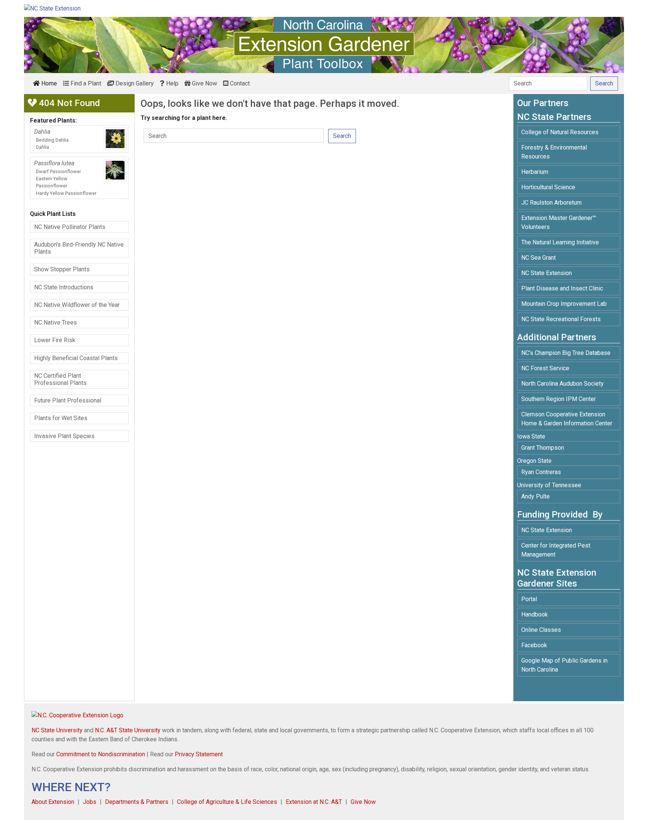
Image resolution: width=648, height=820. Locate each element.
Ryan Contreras (541, 472)
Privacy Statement (199, 754)
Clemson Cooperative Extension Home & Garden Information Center (566, 419)
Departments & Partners (136, 801)
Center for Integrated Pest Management (555, 550)
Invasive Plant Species (64, 436)
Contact (239, 83)
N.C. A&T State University (127, 730)
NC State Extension (546, 273)
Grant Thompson (542, 447)
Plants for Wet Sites (60, 418)
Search (342, 135)
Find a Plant (85, 83)
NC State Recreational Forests (561, 319)
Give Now (203, 83)
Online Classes (541, 629)
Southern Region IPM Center (558, 399)
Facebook (534, 645)
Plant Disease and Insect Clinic (562, 288)
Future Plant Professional (67, 400)
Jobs (89, 801)
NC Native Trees (55, 322)
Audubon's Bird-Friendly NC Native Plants (79, 248)
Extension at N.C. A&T (314, 801)
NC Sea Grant (538, 257)
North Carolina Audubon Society (563, 383)
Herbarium (534, 171)
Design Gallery (134, 83)
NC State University (57, 730)
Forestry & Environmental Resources (554, 152)
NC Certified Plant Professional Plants (60, 379)
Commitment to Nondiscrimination (100, 754)
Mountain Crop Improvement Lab (564, 303)
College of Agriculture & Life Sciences (227, 801)
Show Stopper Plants (62, 269)
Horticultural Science (548, 187)
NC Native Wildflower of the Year (77, 304)
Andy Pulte (535, 496)
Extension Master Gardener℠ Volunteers (558, 222)
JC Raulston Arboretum (551, 202)
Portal (529, 599)
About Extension (53, 801)
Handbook (534, 614)
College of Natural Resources (559, 132)
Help (171, 83)
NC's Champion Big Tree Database (565, 352)
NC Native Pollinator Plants (69, 226)
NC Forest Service (545, 368)
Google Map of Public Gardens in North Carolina (564, 665)
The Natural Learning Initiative (560, 242)
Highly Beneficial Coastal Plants (76, 358)
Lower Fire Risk (54, 340)
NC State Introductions (63, 287)
